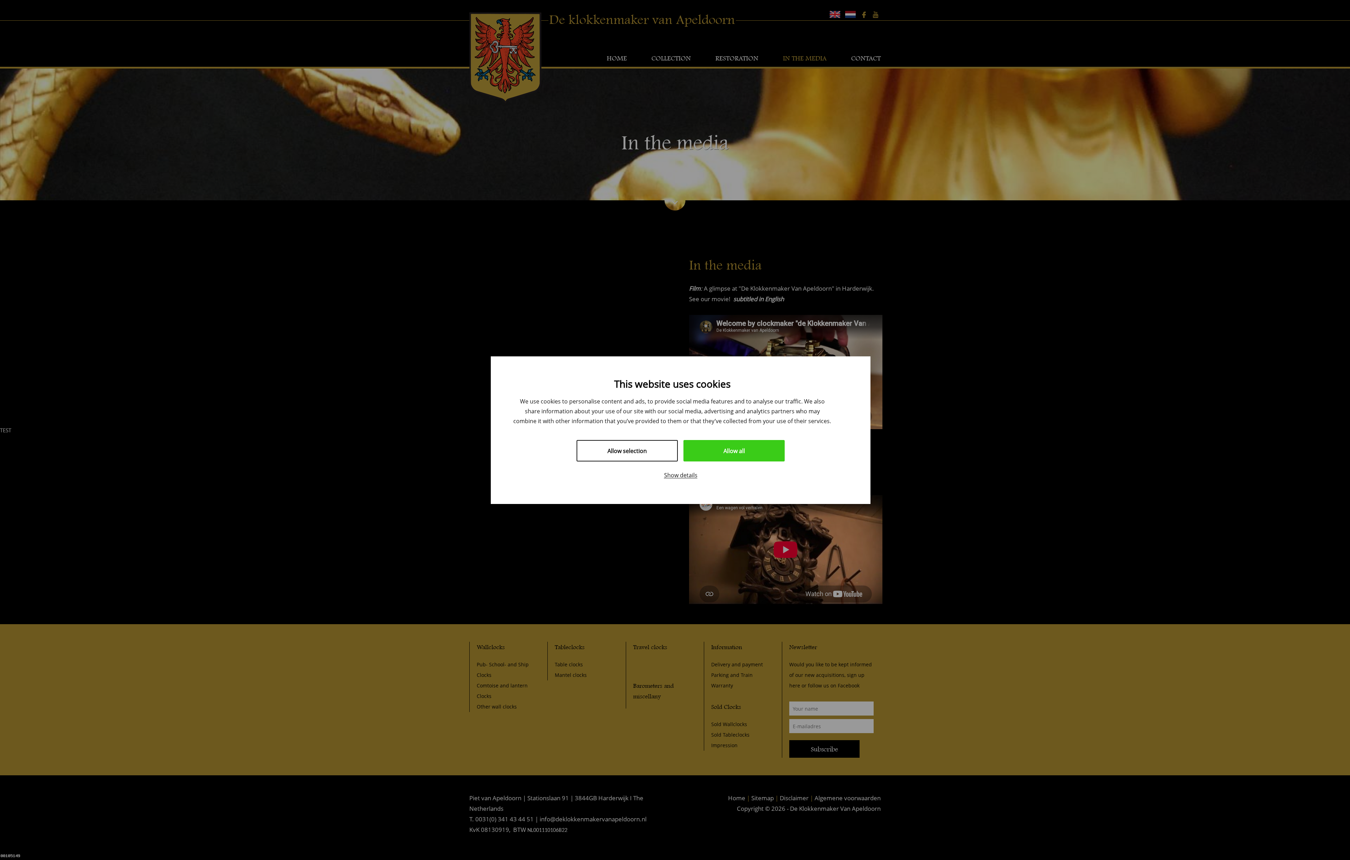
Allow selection (627, 450)
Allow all (734, 450)
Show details (681, 475)
